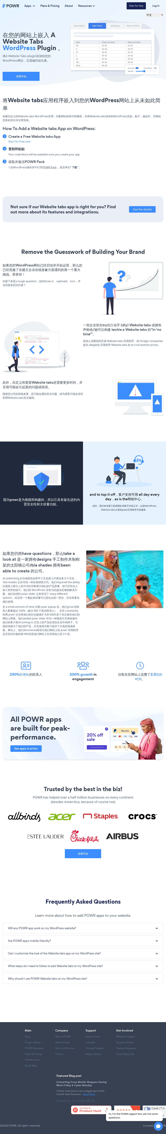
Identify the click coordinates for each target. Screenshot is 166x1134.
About (69, 6)
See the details (142, 209)
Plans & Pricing (49, 6)
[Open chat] (158, 1126)
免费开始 (21, 76)
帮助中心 (134, 499)
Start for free (136, 5)
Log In (156, 5)
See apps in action (26, 749)
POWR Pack (49, 167)
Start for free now (19, 141)
